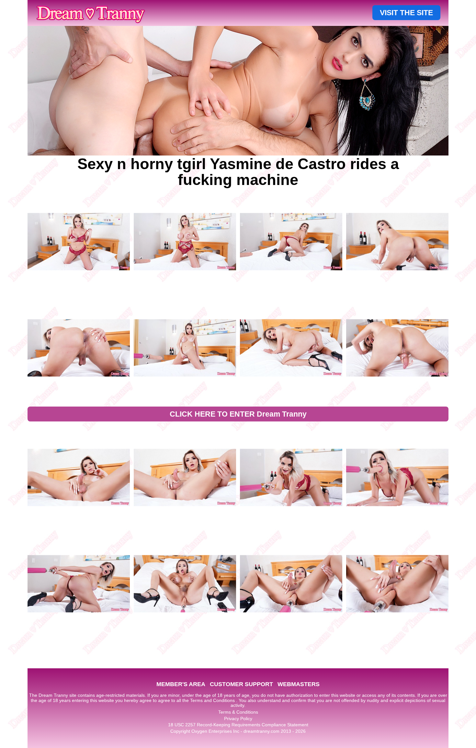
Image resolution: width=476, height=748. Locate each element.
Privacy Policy (238, 718)
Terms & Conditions (238, 712)
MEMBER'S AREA (180, 684)
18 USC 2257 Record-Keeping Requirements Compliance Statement (238, 724)
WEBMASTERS (299, 684)
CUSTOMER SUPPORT (241, 684)
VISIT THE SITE (406, 12)
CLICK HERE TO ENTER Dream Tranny (238, 414)
